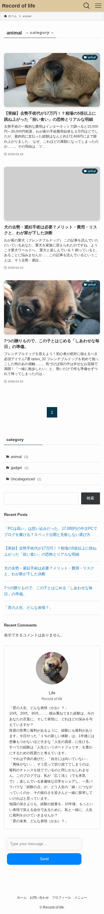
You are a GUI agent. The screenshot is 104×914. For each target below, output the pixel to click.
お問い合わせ (39, 897)
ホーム (22, 897)
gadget (20, 468)
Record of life (18, 5)
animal (19, 457)
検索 (90, 498)
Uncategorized (26, 479)
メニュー (80, 897)
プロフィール (61, 897)
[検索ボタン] (86, 6)
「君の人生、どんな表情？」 (28, 607)
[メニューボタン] (98, 6)
